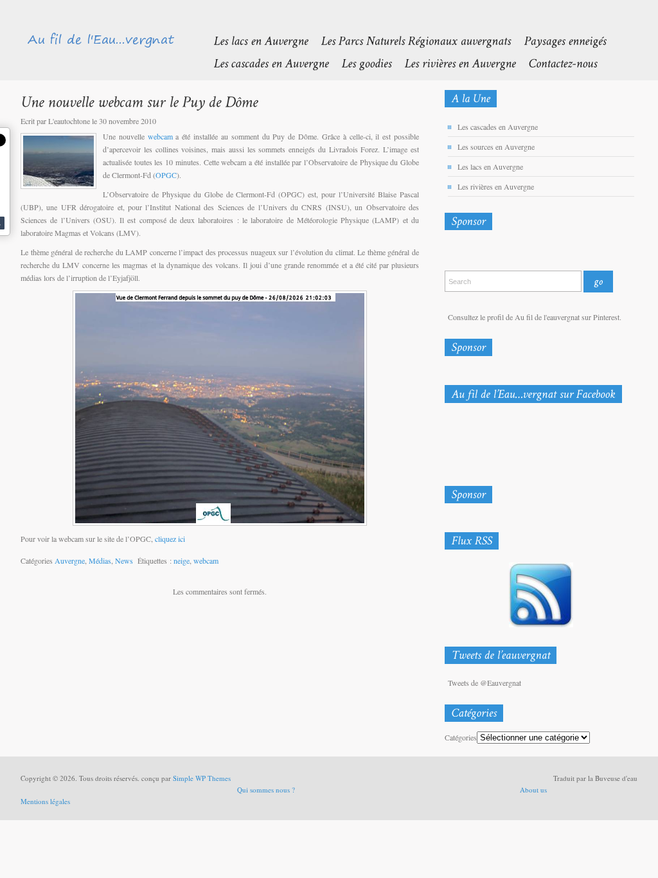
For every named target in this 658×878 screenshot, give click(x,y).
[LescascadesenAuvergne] (264, 62)
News (124, 560)
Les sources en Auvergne (496, 146)
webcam (160, 136)
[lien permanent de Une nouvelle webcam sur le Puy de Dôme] (139, 101)
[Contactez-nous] (556, 62)
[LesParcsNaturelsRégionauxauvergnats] (409, 40)
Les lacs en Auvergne (490, 166)
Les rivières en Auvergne (496, 186)
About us (533, 789)
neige (181, 560)
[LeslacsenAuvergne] (254, 40)
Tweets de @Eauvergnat (484, 682)
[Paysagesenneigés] (558, 40)
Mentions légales (45, 801)
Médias (100, 560)
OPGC (166, 175)
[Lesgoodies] (359, 62)
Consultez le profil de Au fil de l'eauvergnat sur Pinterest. (534, 317)
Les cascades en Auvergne (498, 126)
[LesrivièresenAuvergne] (453, 62)
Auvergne (70, 560)
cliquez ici (170, 538)
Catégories (461, 737)
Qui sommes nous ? (266, 789)
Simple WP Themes (202, 778)
